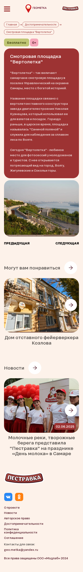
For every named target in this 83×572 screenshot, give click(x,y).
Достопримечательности (23, 523)
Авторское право (17, 518)
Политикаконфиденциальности (20, 530)
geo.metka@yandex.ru (21, 549)
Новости (10, 512)
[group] (41, 311)
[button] (71, 305)
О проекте (12, 507)
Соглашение (13, 538)
